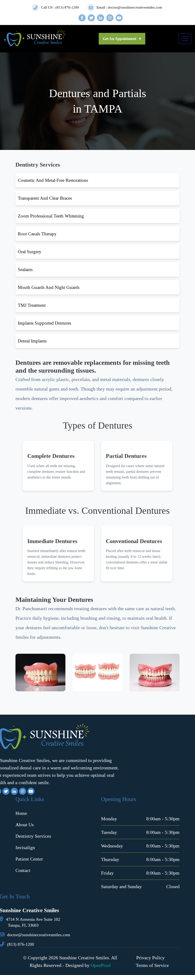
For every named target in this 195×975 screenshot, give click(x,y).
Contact (22, 870)
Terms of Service (152, 965)
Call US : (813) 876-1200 (59, 7)
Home (21, 813)
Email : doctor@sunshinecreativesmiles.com (129, 7)
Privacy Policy (150, 957)
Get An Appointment (120, 39)
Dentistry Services (33, 836)
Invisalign (25, 847)
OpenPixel (101, 965)
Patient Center (29, 858)
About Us (24, 824)
